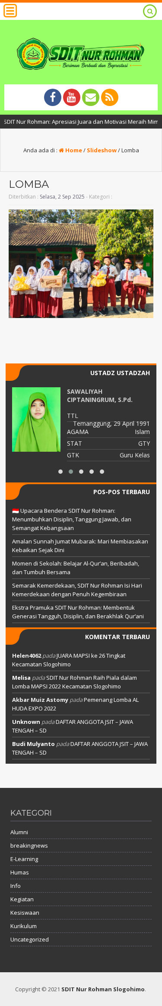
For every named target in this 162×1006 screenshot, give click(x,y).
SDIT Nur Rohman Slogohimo (103, 989)
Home (73, 150)
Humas (19, 872)
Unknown (26, 722)
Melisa (21, 677)
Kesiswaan (24, 912)
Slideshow (102, 150)
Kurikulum (23, 926)
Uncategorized (29, 939)
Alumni (19, 832)
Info (15, 886)
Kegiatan (22, 899)
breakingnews (29, 845)
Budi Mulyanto (33, 744)
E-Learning (24, 859)
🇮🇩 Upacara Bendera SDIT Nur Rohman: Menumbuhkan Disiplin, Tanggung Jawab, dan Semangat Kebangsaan (71, 519)
